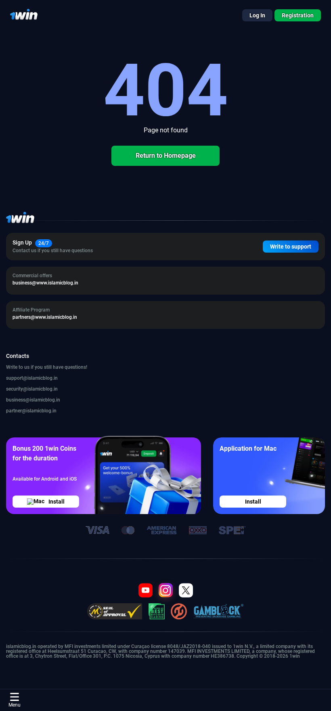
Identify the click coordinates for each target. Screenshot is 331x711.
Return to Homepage (166, 155)
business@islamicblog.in (33, 400)
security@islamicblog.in (32, 389)
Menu (14, 705)
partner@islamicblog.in (31, 411)
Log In (257, 15)
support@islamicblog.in (32, 378)
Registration (298, 15)
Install (56, 501)
